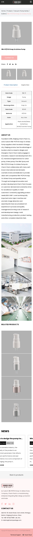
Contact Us (9, 58)
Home (3, 11)
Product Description (11, 85)
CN (2, 2)
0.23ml (3, 14)
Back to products (16, 475)
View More (9, 465)
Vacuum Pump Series (21, 11)
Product (9, 11)
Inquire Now (25, 85)
